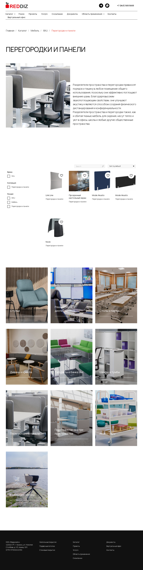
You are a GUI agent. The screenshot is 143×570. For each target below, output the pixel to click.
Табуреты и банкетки (69, 372)
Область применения (92, 14)
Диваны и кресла (21, 372)
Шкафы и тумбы (109, 372)
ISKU (45, 30)
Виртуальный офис (16, 17)
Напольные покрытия (47, 542)
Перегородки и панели (63, 30)
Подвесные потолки (47, 546)
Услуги (44, 14)
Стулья (15, 311)
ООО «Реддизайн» (13, 542)
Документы (72, 14)
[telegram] (101, 5)
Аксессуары (107, 433)
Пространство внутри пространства (69, 431)
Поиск (21, 14)
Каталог (10, 14)
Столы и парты (109, 311)
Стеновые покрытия (47, 550)
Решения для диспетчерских (65, 309)
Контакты (112, 14)
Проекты (33, 14)
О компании (57, 14)
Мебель (35, 30)
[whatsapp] (107, 5)
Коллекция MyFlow (22, 495)
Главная (10, 30)
